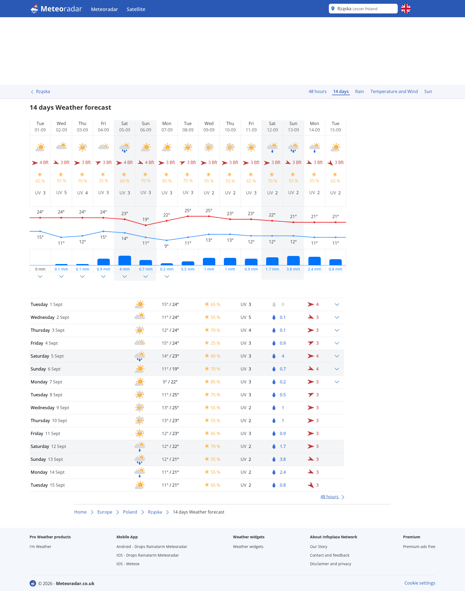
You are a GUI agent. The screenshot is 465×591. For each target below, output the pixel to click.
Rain (359, 91)
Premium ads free (419, 546)
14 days (341, 91)
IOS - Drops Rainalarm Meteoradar (148, 555)
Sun (428, 91)
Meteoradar (104, 9)
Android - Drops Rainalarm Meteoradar (152, 546)
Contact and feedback (329, 555)
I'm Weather (40, 546)
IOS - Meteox (128, 563)
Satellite (136, 9)
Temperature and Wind (394, 91)
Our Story (318, 546)
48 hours (318, 91)
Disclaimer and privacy (330, 563)
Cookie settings (419, 583)
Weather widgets (248, 546)
